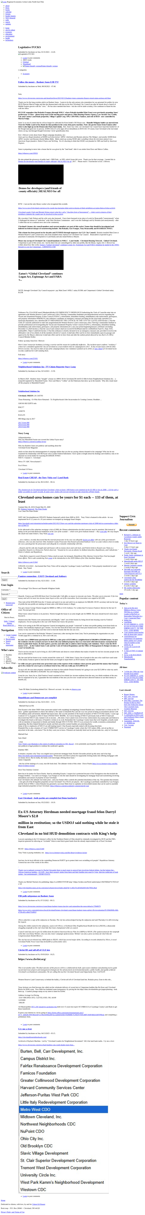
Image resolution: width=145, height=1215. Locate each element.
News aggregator (9, 644)
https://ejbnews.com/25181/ (28, 358)
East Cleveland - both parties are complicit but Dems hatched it (47, 798)
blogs (7, 8)
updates (8, 24)
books (7, 10)
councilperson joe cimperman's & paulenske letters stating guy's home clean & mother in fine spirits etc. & (133, 641)
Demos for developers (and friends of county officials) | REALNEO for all (44, 161)
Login (25, 58)
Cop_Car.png (129, 725)
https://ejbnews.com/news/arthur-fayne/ (32, 442)
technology (9, 40)
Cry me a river (25, 1029)
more (121, 594)
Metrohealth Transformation (129, 658)
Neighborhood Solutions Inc (29, 391)
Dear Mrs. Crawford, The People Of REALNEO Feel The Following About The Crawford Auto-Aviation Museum (133, 705)
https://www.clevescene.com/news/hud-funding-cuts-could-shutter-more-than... (46, 1045)
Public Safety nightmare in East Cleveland (133, 556)
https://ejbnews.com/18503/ (28, 153)
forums (7, 14)
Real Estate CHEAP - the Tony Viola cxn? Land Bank (43, 477)
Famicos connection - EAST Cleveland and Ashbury (42, 576)
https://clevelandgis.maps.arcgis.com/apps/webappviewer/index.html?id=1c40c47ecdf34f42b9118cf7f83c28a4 (57, 888)
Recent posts (10, 639)
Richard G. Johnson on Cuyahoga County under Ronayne (133, 537)
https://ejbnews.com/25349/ (34, 849)
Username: (5, 590)
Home (3, 1200)
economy (8, 32)
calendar (8, 12)
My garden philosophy (132, 588)
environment (9, 36)
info (35, 403)
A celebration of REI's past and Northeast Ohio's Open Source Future (134, 717)
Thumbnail (27, 64)
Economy (26, 74)
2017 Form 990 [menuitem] (23, 423)
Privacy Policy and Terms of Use (12, 1212)
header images (10, 16)
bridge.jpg (127, 620)
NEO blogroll (10, 18)
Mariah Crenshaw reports (133, 565)
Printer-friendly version (49, 66)
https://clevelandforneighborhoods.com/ (32, 1037)
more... (12, 637)
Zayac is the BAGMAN (132, 655)
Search (8, 641)
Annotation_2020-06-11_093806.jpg (132, 722)
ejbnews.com (76, 689)
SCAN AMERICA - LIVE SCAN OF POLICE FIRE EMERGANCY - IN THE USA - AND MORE (133, 627)
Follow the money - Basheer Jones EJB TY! (38, 82)
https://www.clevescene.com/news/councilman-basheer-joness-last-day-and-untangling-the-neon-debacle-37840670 (59, 906)
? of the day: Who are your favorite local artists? (133, 673)
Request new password (10, 604)
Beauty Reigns (129, 694)
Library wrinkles (130, 584)
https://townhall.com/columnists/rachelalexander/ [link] (35, 756)
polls (7, 20)
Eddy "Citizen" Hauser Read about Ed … (9, 623)
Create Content (11, 635)
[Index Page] (4, 2)
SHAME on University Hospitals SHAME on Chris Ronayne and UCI (132, 571)
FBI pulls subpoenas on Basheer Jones (36, 896)
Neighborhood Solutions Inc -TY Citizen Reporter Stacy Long (47, 367)
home (7, 28)
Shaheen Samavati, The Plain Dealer (34, 509)
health (7, 38)
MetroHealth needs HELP (133, 561)
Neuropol (127, 727)
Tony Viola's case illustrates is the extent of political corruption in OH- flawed (46, 744)
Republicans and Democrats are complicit (37, 697)
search (7, 22)
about (7, 6)
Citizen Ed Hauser (38, 1204)
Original (26, 62)
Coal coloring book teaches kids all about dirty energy (134, 633)
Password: (5, 594)
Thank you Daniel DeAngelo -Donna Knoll (133, 550)
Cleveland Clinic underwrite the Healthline (133, 579)
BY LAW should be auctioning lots (44, 1007)
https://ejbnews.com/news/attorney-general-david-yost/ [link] (69, 786)
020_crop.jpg (129, 711)
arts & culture (10, 30)
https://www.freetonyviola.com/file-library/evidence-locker (66, 853)
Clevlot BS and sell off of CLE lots (34, 950)
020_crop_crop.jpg (131, 696)
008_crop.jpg (129, 698)
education (8, 34)
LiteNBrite (128, 622)
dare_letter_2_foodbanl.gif (133, 713)
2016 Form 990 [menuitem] (23, 425)
